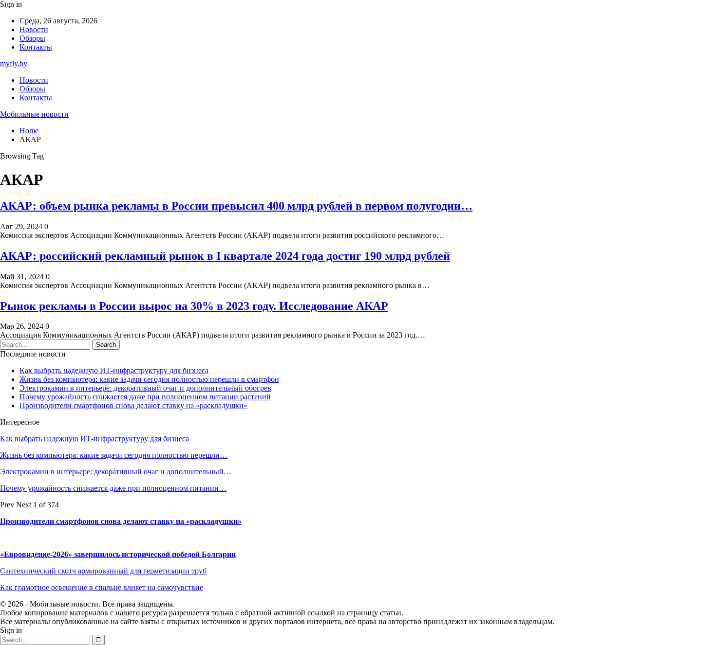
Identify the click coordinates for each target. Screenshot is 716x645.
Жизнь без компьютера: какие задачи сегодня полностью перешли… (113, 455)
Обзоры (32, 38)
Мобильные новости (34, 114)
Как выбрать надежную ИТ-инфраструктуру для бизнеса (113, 370)
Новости (33, 29)
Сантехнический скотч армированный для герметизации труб (103, 571)
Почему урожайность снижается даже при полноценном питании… (113, 488)
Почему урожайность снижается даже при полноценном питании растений (145, 397)
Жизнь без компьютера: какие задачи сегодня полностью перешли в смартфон (149, 379)
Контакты (35, 47)
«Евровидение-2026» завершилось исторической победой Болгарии (118, 554)
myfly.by (13, 63)
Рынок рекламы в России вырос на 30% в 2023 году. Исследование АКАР (194, 306)
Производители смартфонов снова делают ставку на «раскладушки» (133, 405)
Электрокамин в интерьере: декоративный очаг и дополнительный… (115, 471)
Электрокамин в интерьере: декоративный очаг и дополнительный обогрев (145, 388)
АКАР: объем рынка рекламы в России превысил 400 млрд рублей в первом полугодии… (236, 205)
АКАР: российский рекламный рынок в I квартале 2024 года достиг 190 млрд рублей (225, 256)
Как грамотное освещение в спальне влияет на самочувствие (101, 587)
